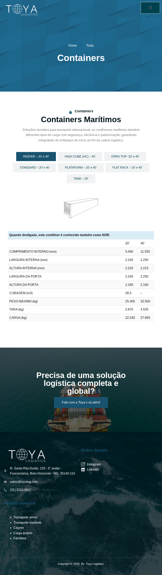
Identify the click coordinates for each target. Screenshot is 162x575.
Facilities (19, 538)
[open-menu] (150, 8)
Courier (18, 527)
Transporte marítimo (27, 522)
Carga (17, 533)
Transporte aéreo (25, 517)
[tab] (36, 156)
